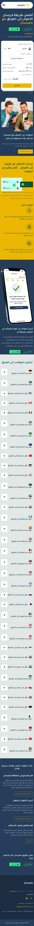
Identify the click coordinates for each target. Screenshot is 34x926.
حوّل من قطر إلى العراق (18, 605)
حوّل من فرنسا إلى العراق (17, 413)
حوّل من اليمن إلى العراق (18, 697)
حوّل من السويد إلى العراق (21, 385)
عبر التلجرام (13, 891)
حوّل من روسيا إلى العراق (18, 595)
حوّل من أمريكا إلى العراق (18, 393)
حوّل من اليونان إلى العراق (21, 586)
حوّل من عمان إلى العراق (18, 688)
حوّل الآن (17, 85)
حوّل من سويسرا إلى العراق (21, 639)
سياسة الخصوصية (12, 911)
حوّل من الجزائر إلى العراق (21, 719)
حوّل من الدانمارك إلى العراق (20, 575)
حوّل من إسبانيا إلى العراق (21, 530)
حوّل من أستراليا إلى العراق (21, 447)
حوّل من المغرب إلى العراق (21, 730)
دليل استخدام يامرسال (25, 151)
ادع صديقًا (20, 911)
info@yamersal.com (24, 907)
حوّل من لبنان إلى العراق (18, 475)
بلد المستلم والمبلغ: (25, 44)
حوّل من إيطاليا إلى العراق (21, 519)
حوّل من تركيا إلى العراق (18, 456)
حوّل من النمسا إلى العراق (21, 628)
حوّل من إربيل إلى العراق (18, 657)
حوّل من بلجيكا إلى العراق (21, 553)
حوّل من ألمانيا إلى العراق (22, 373)
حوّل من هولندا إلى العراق (22, 541)
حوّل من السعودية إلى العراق (20, 487)
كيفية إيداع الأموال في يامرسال (23, 793)
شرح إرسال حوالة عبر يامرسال (23, 818)
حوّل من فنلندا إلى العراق (18, 648)
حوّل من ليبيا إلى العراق (18, 707)
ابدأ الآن (29, 841)
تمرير (28, 93)
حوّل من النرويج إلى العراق (21, 564)
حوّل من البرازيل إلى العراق (21, 436)
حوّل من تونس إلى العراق (18, 739)
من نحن (4, 911)
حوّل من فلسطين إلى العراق (20, 679)
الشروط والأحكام (28, 911)
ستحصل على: (27, 74)
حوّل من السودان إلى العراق (21, 751)
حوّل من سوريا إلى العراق (18, 667)
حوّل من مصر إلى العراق (18, 507)
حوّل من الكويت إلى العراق (21, 616)
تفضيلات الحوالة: (26, 54)
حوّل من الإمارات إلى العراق (21, 498)
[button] (3, 5)
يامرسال (21, 5)
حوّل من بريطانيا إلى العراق (21, 425)
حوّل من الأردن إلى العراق (18, 466)
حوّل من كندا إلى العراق (18, 403)
